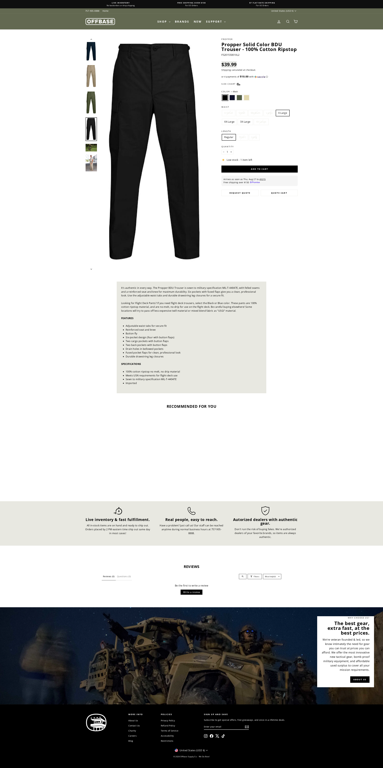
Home (105, 10)
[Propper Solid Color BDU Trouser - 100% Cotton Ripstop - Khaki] (116, 483)
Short (242, 137)
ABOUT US (359, 679)
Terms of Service (169, 730)
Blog (130, 740)
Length (226, 131)
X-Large (282, 113)
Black (225, 98)
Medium (255, 113)
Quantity (227, 146)
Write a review (191, 592)
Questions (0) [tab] (124, 576)
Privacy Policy (168, 720)
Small (242, 113)
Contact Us (134, 725)
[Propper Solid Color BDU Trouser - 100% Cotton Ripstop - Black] (104, 483)
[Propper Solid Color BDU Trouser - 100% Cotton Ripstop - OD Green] (112, 483)
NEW (198, 21)
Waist (225, 107)
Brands (182, 21)
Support (214, 21)
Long (254, 137)
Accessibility (167, 735)
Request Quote (240, 193)
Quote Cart (279, 193)
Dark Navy (232, 98)
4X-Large (261, 121)
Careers (132, 735)
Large (269, 113)
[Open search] (242, 576)
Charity (132, 730)
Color (229, 91)
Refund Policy (168, 725)
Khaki (247, 98)
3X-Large (245, 121)
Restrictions (167, 740)
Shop (162, 21)
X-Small (228, 113)
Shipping (226, 69)
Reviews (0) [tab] (109, 576)
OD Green (239, 98)
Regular (228, 137)
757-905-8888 (92, 10)
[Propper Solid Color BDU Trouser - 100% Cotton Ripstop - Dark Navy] (108, 483)
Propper (227, 39)
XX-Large (229, 121)
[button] (259, 76)
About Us (133, 720)
